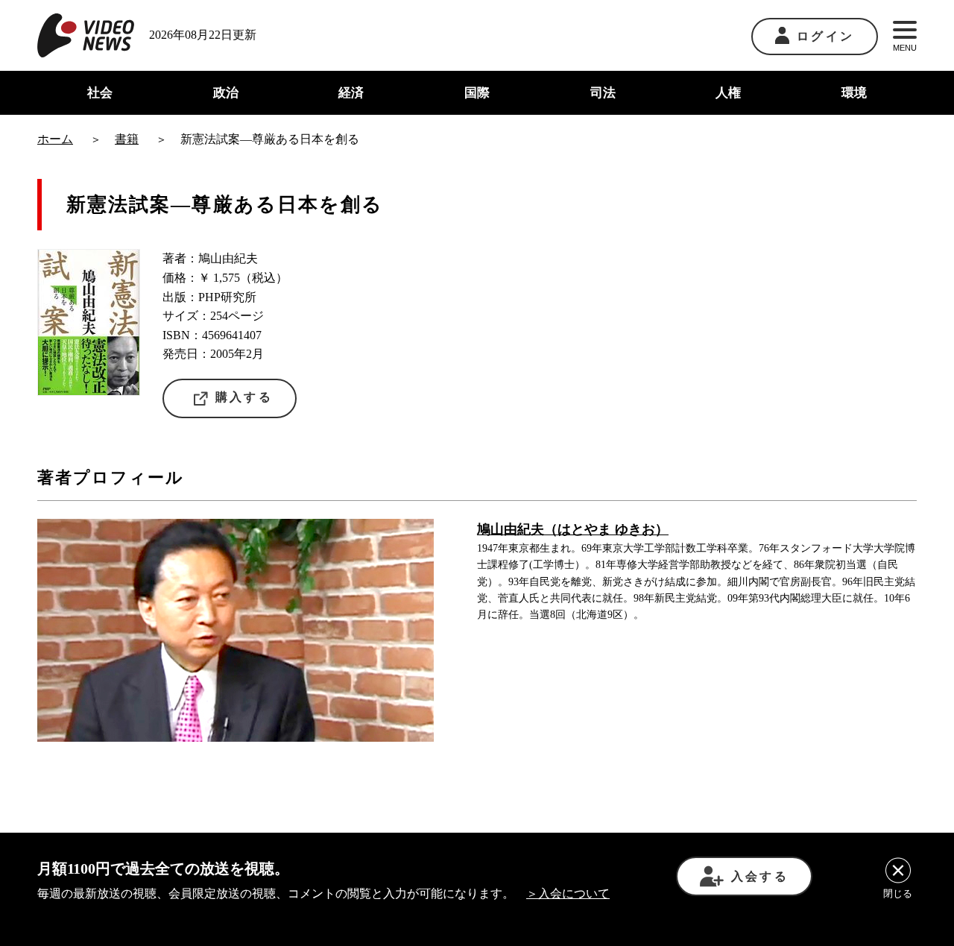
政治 (225, 93)
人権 (728, 93)
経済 (351, 93)
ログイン (825, 36)
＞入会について (568, 893)
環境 (854, 93)
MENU (905, 47)
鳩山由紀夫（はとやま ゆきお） (573, 529)
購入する (244, 397)
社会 (100, 93)
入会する (760, 876)
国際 (477, 93)
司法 (603, 93)
